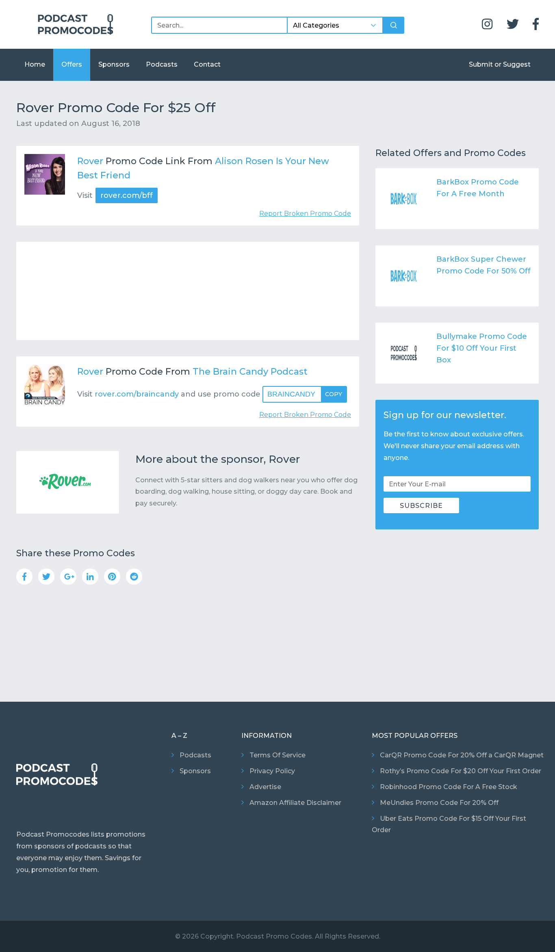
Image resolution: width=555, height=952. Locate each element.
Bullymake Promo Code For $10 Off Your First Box (481, 348)
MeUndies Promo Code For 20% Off (439, 803)
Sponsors (114, 64)
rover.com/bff (126, 195)
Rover (90, 161)
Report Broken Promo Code (305, 213)
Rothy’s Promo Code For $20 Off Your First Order (460, 771)
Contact (207, 64)
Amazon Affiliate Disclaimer (295, 803)
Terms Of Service (277, 755)
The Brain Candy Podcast (250, 371)
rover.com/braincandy (137, 394)
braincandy (304, 394)
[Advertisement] (187, 291)
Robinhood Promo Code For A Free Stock (448, 787)
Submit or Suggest (500, 64)
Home (34, 64)
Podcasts (162, 64)
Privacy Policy (272, 771)
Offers (71, 64)
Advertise (265, 787)
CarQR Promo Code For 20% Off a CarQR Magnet (462, 755)
